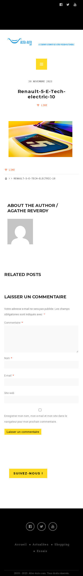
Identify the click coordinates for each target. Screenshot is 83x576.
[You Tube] (53, 526)
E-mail (9, 375)
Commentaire (13, 322)
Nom (8, 358)
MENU (41, 64)
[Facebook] (30, 526)
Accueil (21, 544)
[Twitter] (41, 526)
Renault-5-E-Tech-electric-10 (42, 94)
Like (43, 105)
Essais (42, 551)
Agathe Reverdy (27, 210)
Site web (9, 393)
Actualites (41, 544)
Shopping (61, 544)
